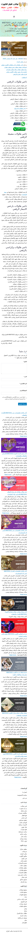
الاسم (25, 376)
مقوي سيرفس (23, 820)
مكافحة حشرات (22, 813)
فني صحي (24, 818)
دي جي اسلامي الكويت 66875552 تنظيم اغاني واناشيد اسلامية (14, 635)
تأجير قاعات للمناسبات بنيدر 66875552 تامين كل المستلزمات (14, 531)
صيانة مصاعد (23, 839)
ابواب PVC (24, 841)
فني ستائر (24, 877)
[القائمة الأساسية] (14, 17)
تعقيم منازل (24, 861)
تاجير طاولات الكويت (10, 65)
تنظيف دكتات (23, 865)
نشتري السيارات (22, 863)
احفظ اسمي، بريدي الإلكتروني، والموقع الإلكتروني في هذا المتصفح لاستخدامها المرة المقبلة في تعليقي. (13, 397)
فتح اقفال (24, 815)
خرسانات (24, 851)
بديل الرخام (24, 882)
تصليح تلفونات (23, 894)
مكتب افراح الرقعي (18, 74)
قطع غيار (24, 922)
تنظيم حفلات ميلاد (19, 69)
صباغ (25, 911)
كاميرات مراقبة (23, 825)
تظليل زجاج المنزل (22, 913)
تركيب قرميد (23, 915)
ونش (25, 908)
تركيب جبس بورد (22, 875)
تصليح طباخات (23, 870)
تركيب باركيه (23, 834)
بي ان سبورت (23, 808)
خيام (26, 920)
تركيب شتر (24, 836)
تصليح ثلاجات (23, 892)
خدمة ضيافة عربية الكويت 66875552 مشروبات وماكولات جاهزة (16, 673)
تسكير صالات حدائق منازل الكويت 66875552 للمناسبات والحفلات (14, 714)
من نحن (25, 798)
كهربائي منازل (23, 822)
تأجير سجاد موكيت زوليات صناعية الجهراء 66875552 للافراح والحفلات (16, 613)
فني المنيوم (24, 901)
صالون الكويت (23, 856)
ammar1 (20, 58)
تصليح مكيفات (23, 906)
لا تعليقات (24, 77)
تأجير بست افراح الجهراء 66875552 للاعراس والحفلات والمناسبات (14, 455)
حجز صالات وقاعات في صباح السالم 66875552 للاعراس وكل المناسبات (17, 493)
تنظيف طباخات (23, 868)
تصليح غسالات (23, 890)
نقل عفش (24, 827)
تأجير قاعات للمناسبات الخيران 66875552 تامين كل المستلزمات (15, 572)
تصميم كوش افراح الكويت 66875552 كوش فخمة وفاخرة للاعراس (15, 755)
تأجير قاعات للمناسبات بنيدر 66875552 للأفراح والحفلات (14, 414)
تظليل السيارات (22, 872)
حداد (25, 897)
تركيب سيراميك (22, 832)
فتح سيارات (24, 829)
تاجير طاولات (19, 65)
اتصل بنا (25, 792)
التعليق (25, 361)
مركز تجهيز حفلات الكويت (17, 72)
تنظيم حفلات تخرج (17, 67)
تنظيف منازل (23, 849)
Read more (23, 436)
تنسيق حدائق (23, 879)
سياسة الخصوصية (22, 795)
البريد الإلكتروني (23, 383)
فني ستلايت (24, 806)
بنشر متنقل (24, 811)
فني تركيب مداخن (22, 899)
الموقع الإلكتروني (23, 390)
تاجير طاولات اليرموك (20, 108)
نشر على (10, 58)
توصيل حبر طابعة (22, 918)
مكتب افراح (20, 62)
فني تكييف (24, 858)
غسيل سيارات (23, 904)
